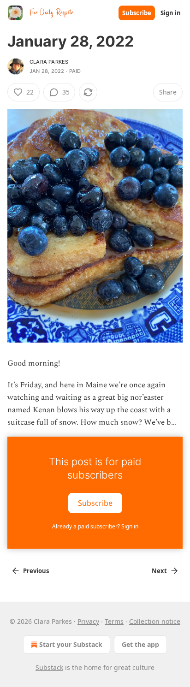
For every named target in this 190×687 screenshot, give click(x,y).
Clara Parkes (49, 62)
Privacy (88, 621)
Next (159, 571)
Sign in (170, 13)
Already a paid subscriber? (95, 526)
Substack (49, 667)
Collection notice (154, 621)
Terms (114, 621)
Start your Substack (70, 644)
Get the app (140, 644)
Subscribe (136, 13)
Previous (36, 571)
